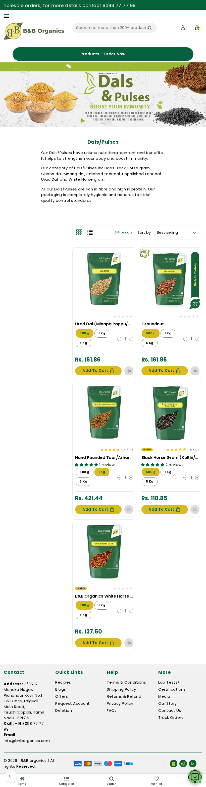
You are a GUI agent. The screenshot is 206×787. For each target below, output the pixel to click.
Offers (61, 696)
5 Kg (83, 343)
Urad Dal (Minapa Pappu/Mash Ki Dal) (114, 324)
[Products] (104, 278)
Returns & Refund (124, 696)
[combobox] (114, 28)
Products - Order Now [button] (103, 54)
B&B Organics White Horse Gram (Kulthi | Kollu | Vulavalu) (134, 596)
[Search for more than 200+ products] (150, 28)
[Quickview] (128, 371)
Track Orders (170, 717)
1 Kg (101, 333)
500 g (84, 333)
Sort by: (144, 232)
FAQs (112, 710)
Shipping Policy (121, 689)
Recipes (63, 682)
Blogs (60, 689)
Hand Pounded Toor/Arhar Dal (106, 457)
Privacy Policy (120, 703)
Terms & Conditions (126, 682)
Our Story (167, 703)
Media (164, 696)
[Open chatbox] (195, 776)
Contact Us (169, 710)
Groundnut (152, 324)
